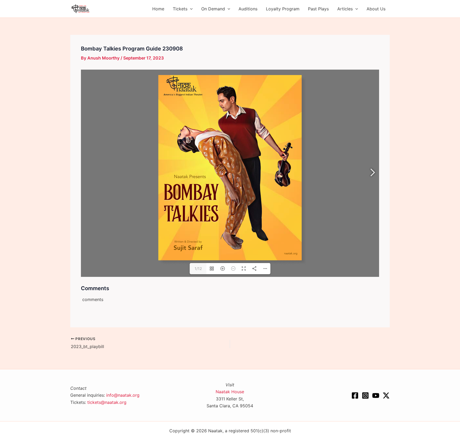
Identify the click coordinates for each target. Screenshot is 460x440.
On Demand (213, 8)
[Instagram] (365, 395)
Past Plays (318, 8)
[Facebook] (355, 395)
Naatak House (230, 391)
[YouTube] (375, 395)
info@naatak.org (122, 395)
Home (158, 8)
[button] (190, 9)
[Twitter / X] (386, 395)
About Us (376, 8)
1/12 (198, 268)
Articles (345, 8)
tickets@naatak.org (106, 402)
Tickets (180, 8)
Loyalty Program (282, 8)
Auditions (248, 8)
